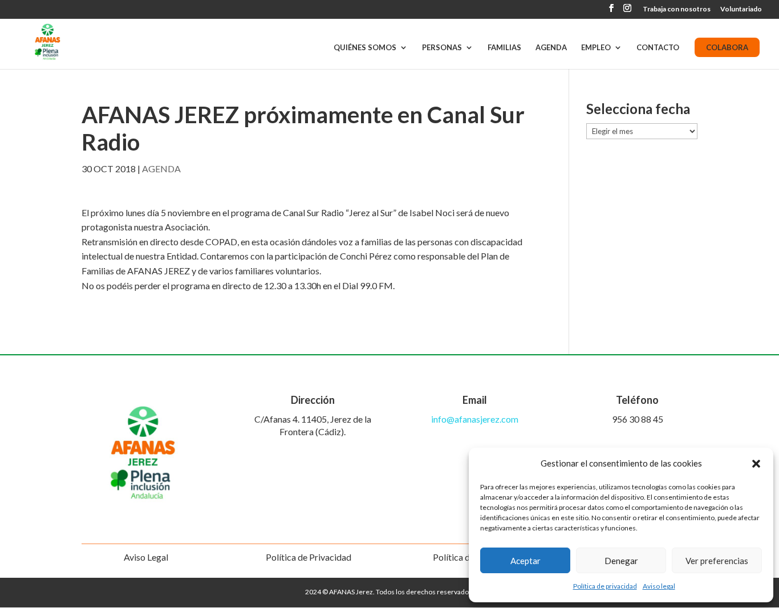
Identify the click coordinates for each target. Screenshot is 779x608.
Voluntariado (741, 9)
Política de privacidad (605, 586)
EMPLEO (596, 47)
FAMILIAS (504, 47)
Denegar (621, 561)
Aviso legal (659, 586)
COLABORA (727, 47)
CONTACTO (657, 47)
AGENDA (551, 47)
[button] (756, 463)
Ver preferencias (716, 561)
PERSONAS (442, 47)
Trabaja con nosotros (677, 9)
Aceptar (525, 561)
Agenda (161, 168)
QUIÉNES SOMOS (365, 47)
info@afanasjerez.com (474, 419)
